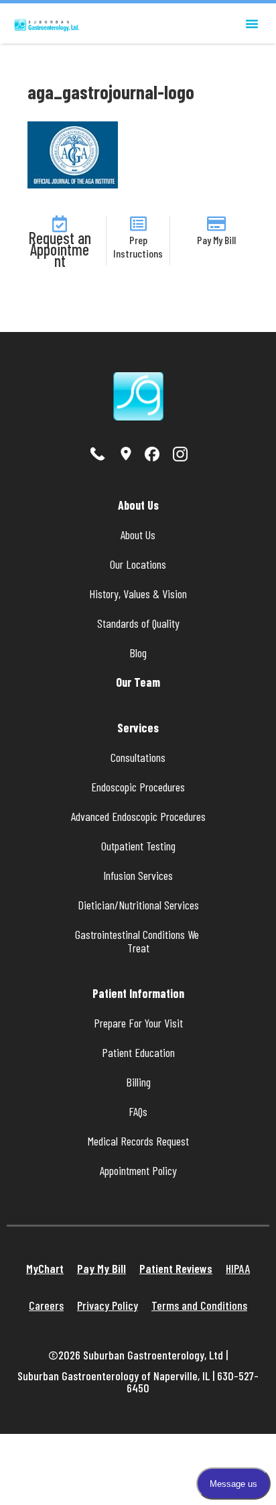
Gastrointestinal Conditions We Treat (138, 941)
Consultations (138, 757)
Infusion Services (138, 875)
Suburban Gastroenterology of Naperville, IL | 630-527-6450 (138, 1381)
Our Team (138, 682)
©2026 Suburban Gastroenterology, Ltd (137, 1354)
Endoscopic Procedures (138, 786)
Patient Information (138, 993)
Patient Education (138, 1052)
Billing (138, 1081)
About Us (138, 505)
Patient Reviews (175, 1268)
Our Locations (138, 564)
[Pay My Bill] (216, 223)
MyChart (45, 1268)
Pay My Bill (216, 239)
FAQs (138, 1111)
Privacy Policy (107, 1305)
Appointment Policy (138, 1170)
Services (138, 727)
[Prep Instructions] (138, 223)
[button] (252, 23)
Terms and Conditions (199, 1305)
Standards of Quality (138, 623)
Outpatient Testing (138, 845)
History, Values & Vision (138, 593)
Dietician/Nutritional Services (138, 904)
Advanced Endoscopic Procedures (138, 816)
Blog (138, 652)
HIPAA (238, 1268)
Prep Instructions (138, 246)
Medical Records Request (138, 1140)
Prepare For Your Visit (138, 1022)
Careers (46, 1305)
